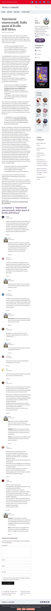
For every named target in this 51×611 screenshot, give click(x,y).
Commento (5, 545)
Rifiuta (23, 609)
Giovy (7, 446)
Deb (7, 328)
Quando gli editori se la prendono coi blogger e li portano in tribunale (42, 163)
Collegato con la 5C (45, 125)
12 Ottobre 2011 (10, 32)
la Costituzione (8, 112)
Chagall (7, 480)
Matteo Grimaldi (10, 7)
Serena (38, 148)
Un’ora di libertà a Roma (38, 115)
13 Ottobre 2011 (9, 259)
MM (7, 369)
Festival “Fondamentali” (45, 115)
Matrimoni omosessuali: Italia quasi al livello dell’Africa (14, 24)
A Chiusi (38, 124)
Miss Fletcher (8, 294)
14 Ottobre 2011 (9, 218)
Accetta (19, 609)
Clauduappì (8, 356)
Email (3, 565)
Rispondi (8, 234)
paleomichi (8, 257)
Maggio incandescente (38, 104)
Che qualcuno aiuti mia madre (41, 154)
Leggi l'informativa (30, 609)
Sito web (4, 572)
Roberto (7, 216)
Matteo (38, 143)
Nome (3, 559)
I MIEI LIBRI (16, 12)
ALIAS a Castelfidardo (45, 104)
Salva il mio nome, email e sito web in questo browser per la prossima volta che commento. (16, 578)
